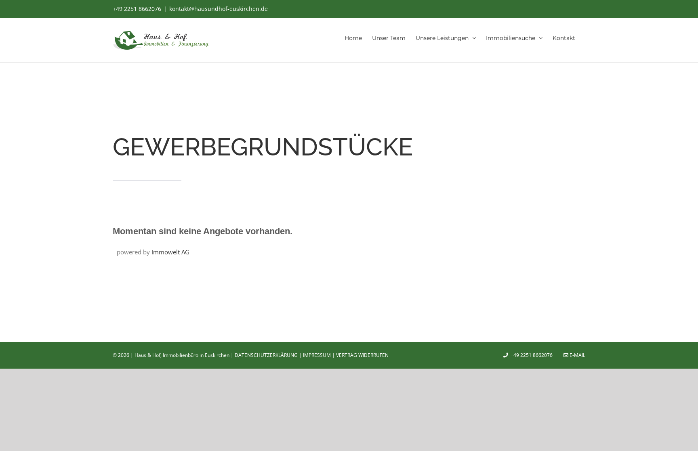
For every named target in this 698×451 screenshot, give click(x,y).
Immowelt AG (170, 252)
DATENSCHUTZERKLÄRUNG (266, 355)
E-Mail (576, 355)
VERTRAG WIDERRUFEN (362, 355)
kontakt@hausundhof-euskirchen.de (218, 9)
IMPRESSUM (317, 355)
